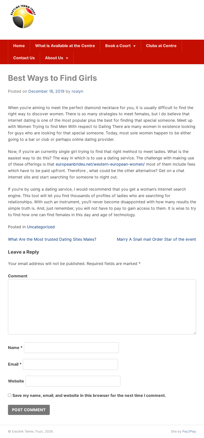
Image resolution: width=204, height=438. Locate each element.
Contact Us (24, 57)
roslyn (77, 91)
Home (19, 45)
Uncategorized (41, 226)
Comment (17, 275)
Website (16, 381)
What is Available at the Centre (65, 45)
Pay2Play (189, 431)
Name (15, 347)
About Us (54, 57)
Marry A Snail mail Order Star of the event (156, 239)
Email (15, 364)
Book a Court (118, 45)
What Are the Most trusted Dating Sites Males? (52, 239)
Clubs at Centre (161, 45)
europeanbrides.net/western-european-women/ (100, 164)
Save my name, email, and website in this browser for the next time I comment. (89, 395)
